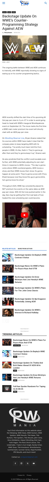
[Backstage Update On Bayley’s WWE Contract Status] (8, 258)
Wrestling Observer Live (14, 138)
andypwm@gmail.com (29, 457)
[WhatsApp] (38, 237)
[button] (3, 3)
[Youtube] (33, 463)
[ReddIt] (22, 237)
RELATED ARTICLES (8, 248)
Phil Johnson (8, 32)
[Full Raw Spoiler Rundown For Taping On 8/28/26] (6, 388)
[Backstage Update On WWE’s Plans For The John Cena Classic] (8, 291)
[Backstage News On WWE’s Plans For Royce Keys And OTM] (8, 269)
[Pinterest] (27, 237)
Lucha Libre (6, 271)
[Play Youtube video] (24, 215)
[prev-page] (3, 321)
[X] (17, 237)
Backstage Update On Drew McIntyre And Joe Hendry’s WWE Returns (29, 279)
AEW (9, 12)
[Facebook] (11, 237)
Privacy (29, 475)
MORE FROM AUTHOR (25, 248)
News (4, 12)
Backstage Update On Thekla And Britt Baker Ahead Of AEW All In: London (28, 365)
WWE (13, 12)
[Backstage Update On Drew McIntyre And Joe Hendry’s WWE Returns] (8, 280)
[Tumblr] (43, 237)
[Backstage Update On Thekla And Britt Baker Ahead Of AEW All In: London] (6, 365)
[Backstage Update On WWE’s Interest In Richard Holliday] (8, 313)
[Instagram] (21, 463)
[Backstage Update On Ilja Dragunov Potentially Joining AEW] (8, 302)
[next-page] (7, 321)
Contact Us (21, 475)
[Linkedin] (32, 237)
